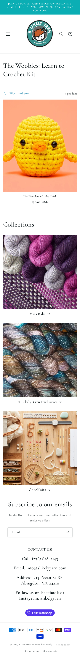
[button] (8, 33)
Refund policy (63, 644)
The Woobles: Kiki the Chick (40, 196)
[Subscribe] (67, 532)
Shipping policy (51, 651)
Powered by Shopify (42, 644)
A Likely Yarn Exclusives (37, 402)
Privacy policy (32, 651)
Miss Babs (37, 314)
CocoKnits (37, 489)
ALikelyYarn (25, 644)
